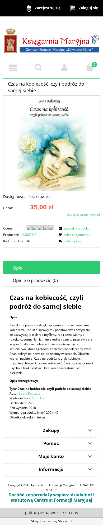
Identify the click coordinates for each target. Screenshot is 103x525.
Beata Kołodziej (29, 393)
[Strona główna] (51, 38)
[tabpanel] (51, 356)
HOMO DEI (29, 234)
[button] (13, 67)
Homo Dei (37, 398)
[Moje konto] (64, 67)
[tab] (51, 268)
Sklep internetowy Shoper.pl (51, 521)
